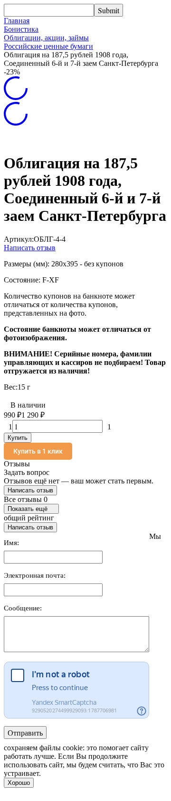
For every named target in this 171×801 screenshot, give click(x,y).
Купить (18, 437)
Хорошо (19, 782)
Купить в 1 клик (38, 451)
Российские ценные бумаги (48, 46)
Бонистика (21, 29)
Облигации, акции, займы (46, 38)
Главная (16, 21)
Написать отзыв (30, 248)
